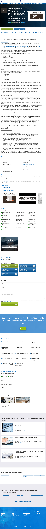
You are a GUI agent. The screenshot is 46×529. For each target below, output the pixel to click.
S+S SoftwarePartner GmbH (8, 257)
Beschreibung (5, 32)
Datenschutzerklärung (7, 301)
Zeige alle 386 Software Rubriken (23, 501)
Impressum (2, 515)
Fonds (39, 46)
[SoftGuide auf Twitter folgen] (39, 513)
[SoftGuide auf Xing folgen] (35, 516)
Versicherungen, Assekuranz (22, 496)
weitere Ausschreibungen (23, 463)
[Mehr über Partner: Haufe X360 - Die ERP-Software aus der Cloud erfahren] (23, 403)
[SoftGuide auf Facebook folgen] (35, 513)
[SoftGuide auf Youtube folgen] (37, 516)
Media (22, 32)
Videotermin (23, 328)
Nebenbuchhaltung (4, 42)
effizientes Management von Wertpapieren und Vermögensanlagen (16, 46)
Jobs (2, 514)
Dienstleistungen (9, 3)
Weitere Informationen (39, 32)
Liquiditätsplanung (20, 495)
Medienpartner (14, 514)
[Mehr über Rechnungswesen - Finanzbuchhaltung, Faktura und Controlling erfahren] (8, 403)
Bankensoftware (6, 495)
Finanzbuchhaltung (6, 408)
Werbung (13, 513)
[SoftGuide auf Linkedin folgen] (37, 513)
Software (3, 3)
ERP (19, 408)
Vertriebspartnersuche (26, 513)
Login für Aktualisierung (15, 515)
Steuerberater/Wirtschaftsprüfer (28, 164)
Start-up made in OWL (5, 475)
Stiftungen (25, 167)
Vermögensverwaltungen (17, 3)
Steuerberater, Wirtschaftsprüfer (37, 495)
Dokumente (14, 32)
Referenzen (3, 513)
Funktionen (28, 32)
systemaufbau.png (6, 187)
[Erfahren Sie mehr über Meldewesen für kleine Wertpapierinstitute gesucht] (23, 442)
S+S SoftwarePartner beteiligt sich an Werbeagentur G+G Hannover (34, 476)
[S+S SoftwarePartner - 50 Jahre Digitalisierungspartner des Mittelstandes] (9, 198)
